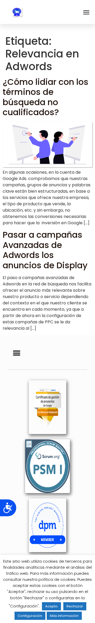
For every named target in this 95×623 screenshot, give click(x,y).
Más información (64, 615)
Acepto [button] (51, 606)
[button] (86, 12)
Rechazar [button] (74, 606)
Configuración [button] (30, 615)
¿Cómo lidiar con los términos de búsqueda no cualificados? (45, 97)
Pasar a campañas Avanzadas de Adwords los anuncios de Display (45, 250)
